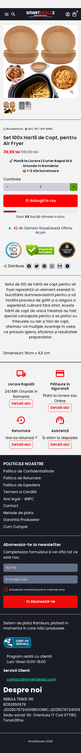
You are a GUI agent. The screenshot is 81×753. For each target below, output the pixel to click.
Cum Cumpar (15, 526)
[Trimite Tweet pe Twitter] (37, 266)
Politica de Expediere (21, 485)
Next (74, 62)
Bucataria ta (13, 129)
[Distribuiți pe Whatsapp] (52, 266)
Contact (10, 505)
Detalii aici (21, 403)
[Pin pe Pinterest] (44, 266)
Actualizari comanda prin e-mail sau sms (37, 590)
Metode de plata (18, 512)
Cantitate (12, 179)
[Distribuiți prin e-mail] (60, 266)
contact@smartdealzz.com (31, 679)
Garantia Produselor (21, 519)
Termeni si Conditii (20, 491)
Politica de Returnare (22, 478)
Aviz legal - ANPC (18, 498)
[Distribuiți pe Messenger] (67, 266)
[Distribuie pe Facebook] (29, 266)
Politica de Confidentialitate (28, 471)
